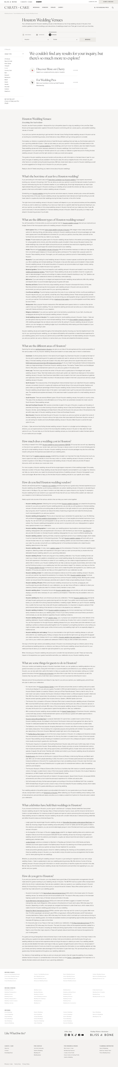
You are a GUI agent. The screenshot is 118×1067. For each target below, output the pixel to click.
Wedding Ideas (37, 1055)
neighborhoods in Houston (43, 349)
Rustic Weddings (38, 1014)
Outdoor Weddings (67, 1012)
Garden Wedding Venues (69, 978)
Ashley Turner (55, 832)
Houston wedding (38, 193)
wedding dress (52, 618)
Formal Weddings (9, 1018)
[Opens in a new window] (11, 2)
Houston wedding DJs (80, 598)
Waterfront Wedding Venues (99, 976)
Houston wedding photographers (47, 518)
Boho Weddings (8, 1012)
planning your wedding (49, 485)
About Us (7, 1048)
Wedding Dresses (67, 998)
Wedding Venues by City (98, 978)
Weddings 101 (37, 1052)
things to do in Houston (46, 673)
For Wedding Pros (102, 7)
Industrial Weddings (9, 1023)
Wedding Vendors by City (99, 996)
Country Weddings (67, 1014)
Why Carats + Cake (68, 1048)
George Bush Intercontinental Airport (54, 893)
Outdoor (7, 89)
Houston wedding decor (63, 590)
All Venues (7, 59)
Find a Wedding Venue (105, 1052)
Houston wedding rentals (78, 575)
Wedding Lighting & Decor (69, 992)
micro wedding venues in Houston (80, 319)
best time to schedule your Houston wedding (62, 179)
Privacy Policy (26, 1064)
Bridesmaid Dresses (97, 989)
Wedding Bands (37, 1000)
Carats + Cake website (74, 957)
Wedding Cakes (38, 989)
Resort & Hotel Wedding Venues (12, 974)
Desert (6, 82)
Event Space (8, 63)
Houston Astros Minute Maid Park (36, 719)
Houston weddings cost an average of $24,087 (56, 444)
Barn (6, 72)
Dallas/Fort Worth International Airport (37, 910)
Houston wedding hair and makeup (69, 637)
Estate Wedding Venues (10, 980)
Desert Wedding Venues (69, 976)
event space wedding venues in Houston (57, 229)
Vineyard (7, 66)
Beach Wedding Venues (69, 974)
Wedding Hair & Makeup (40, 998)
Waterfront (7, 91)
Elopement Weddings (39, 1020)
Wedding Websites (38, 992)
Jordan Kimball (30, 842)
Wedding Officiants (67, 996)
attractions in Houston (51, 792)
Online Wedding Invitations (40, 996)
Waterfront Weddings (98, 1014)
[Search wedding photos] (39, 2)
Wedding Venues (9, 13)
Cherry (60, 7)
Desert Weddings (67, 1016)
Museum (7, 75)
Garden (7, 84)
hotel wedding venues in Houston (48, 249)
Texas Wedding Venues (19, 13)
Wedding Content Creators (11, 1000)
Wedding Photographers (10, 992)
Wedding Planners (9, 989)
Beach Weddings (97, 1012)
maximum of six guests (62, 299)
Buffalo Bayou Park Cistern (36, 734)
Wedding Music (67, 989)
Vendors (45, 7)
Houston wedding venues (70, 223)
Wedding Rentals (67, 994)
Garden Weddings (67, 1020)
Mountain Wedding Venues (69, 980)
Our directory (87, 530)
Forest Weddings (67, 1018)
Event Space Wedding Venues (12, 976)
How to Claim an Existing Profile (71, 1055)
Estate (6, 68)
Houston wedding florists (36, 567)
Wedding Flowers (9, 996)
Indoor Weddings (38, 1023)
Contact (6, 1050)
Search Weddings (104, 1048)
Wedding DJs (37, 1003)
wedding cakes (54, 548)
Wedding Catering (9, 1003)
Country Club (8, 70)
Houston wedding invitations (57, 610)
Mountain (7, 86)
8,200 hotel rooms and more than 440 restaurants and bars (44, 363)
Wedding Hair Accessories (69, 1003)
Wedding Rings (96, 994)
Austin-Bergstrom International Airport (37, 900)
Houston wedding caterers (72, 538)
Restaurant (7, 77)
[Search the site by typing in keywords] (111, 7)
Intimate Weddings (38, 1018)
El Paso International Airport (80, 923)
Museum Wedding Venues (40, 978)
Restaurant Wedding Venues (41, 980)
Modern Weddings (38, 1012)
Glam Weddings (8, 1020)
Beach (6, 79)
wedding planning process (43, 456)
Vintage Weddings (38, 1016)
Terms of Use (17, 1064)
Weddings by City (97, 1016)
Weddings (36, 7)
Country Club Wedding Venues (41, 974)
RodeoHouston (30, 756)
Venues (53, 7)
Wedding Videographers (10, 998)
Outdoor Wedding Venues (99, 974)
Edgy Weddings (8, 1016)
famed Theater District (69, 711)
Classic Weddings (9, 1014)
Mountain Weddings (68, 1023)
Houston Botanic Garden (46, 686)
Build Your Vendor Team (105, 1050)
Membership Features (69, 1050)
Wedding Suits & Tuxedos (99, 992)
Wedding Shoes (67, 1000)
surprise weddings (45, 146)
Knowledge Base (9, 1052)
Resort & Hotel (8, 61)
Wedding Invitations (38, 994)
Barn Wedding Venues (39, 976)
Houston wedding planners (70, 503)
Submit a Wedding (38, 1050)
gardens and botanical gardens (35, 272)
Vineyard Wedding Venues (11, 978)
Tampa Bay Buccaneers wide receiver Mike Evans (77, 822)
